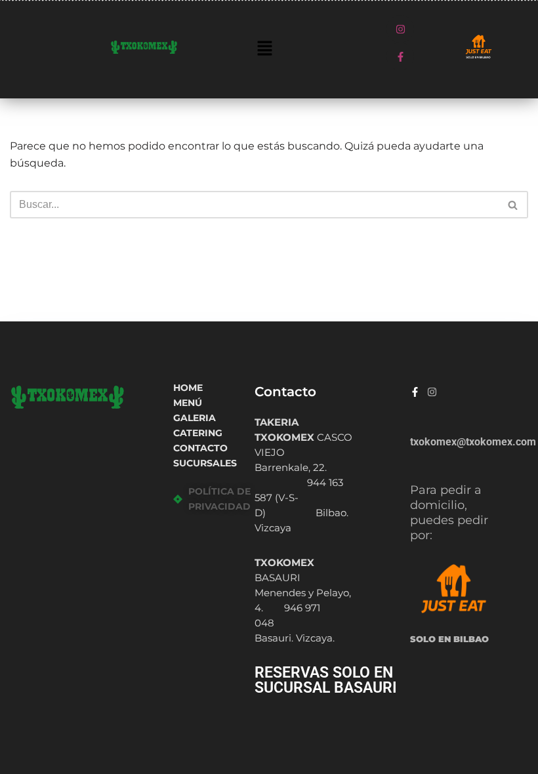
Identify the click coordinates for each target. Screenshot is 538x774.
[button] (265, 49)
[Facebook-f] (400, 56)
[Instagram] (400, 29)
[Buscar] (513, 204)
